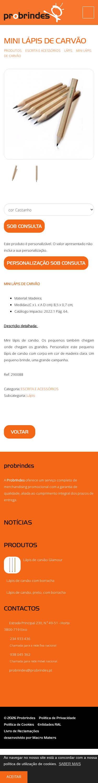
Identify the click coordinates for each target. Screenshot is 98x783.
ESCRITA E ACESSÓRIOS (43, 50)
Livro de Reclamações (21, 731)
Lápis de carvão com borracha (30, 580)
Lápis (68, 50)
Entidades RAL (49, 724)
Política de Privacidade (57, 718)
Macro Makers (44, 738)
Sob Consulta (24, 226)
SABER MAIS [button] (70, 764)
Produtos (12, 50)
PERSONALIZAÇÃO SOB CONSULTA (46, 263)
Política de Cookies (19, 724)
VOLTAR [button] (19, 432)
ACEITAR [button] (14, 777)
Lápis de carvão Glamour (42, 559)
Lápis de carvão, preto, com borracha (36, 592)
